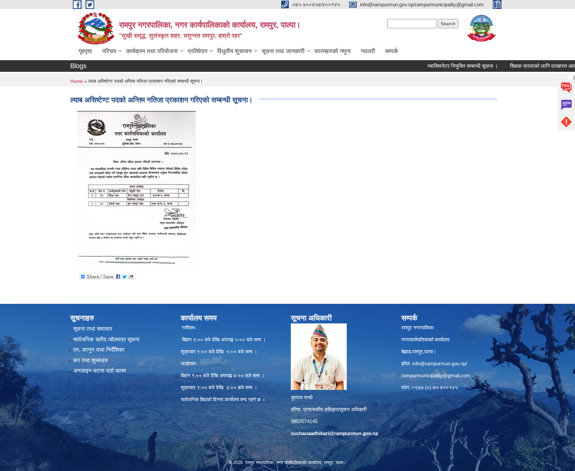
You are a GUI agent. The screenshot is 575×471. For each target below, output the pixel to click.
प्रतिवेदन (197, 51)
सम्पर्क (391, 51)
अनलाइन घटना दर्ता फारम (99, 371)
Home (76, 81)
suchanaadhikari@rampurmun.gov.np (334, 433)
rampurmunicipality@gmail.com (435, 375)
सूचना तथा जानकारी (283, 51)
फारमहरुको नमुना (332, 51)
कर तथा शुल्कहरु (90, 360)
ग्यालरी (368, 51)
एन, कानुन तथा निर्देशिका (98, 350)
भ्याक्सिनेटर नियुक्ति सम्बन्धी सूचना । (449, 66)
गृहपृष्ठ (85, 51)
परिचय (109, 51)
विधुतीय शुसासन (234, 51)
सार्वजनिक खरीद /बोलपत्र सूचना (106, 339)
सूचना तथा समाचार (92, 329)
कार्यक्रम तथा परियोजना (152, 51)
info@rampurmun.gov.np (439, 363)
